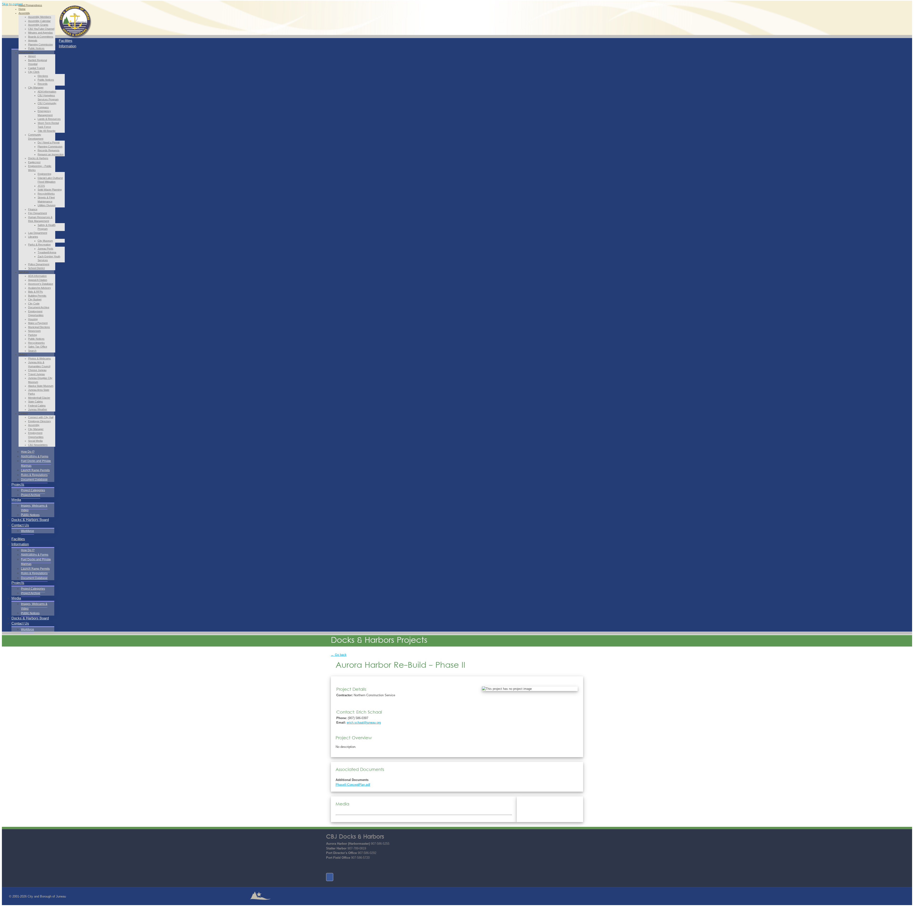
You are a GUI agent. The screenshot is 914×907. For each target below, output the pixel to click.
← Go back (339, 655)
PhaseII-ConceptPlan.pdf (353, 784)
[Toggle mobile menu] (60, 32)
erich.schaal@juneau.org (364, 722)
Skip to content (12, 4)
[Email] (329, 866)
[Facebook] (329, 877)
